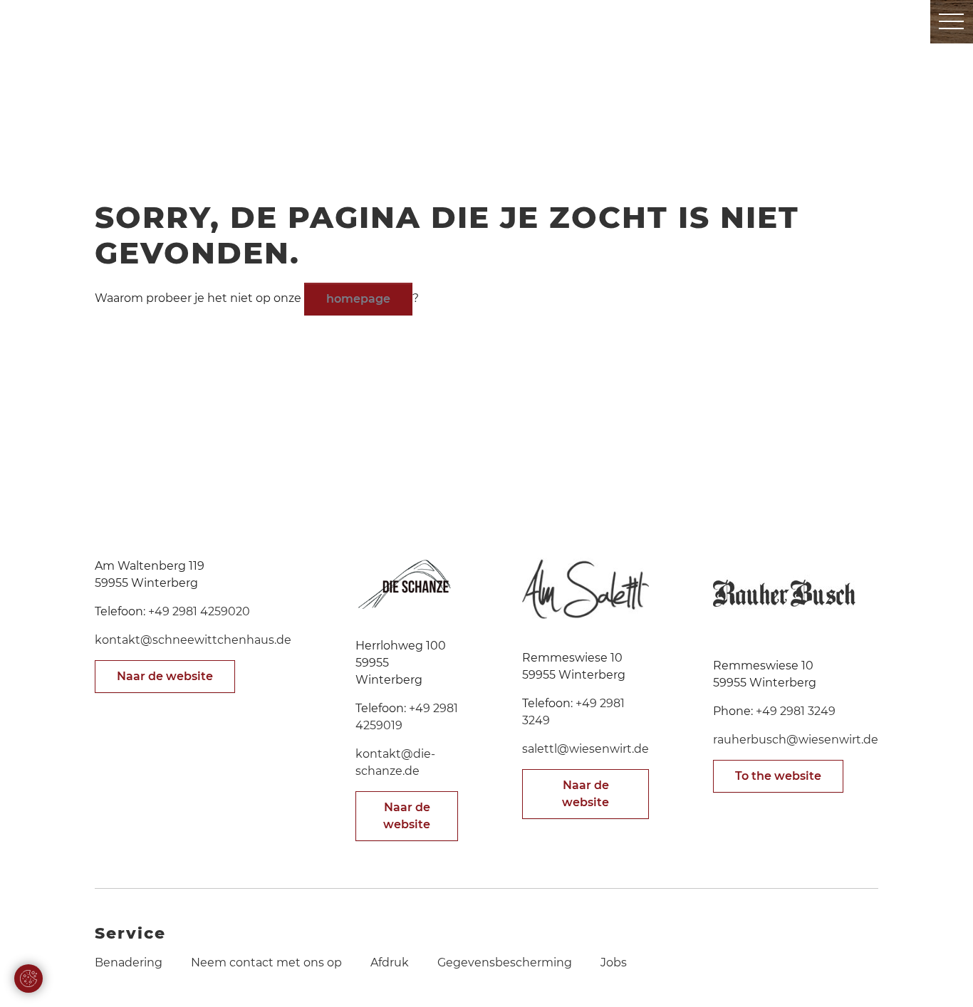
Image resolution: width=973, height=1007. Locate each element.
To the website (778, 776)
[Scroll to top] (942, 976)
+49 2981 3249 (796, 711)
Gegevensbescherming (504, 962)
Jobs (613, 962)
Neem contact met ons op (266, 962)
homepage (358, 299)
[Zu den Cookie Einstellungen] (28, 978)
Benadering (128, 962)
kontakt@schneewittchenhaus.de (193, 640)
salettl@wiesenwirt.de (585, 749)
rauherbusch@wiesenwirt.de (795, 739)
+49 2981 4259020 (199, 611)
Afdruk (389, 962)
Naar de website (165, 676)
